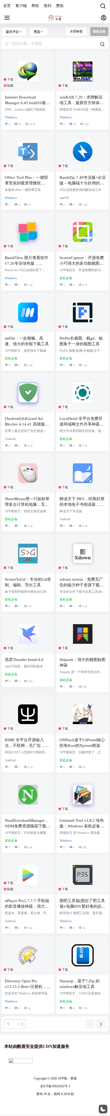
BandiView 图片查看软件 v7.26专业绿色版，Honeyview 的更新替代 (26, 263)
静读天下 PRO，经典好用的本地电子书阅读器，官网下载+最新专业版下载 (82, 504)
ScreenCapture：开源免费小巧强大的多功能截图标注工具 (82, 263)
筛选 (37, 32)
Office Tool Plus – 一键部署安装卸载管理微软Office (26, 183)
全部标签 (76, 31)
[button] (103, 1109)
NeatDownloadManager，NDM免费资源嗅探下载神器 (27, 826)
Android (10, 439)
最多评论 (12, 32)
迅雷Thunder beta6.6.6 (24, 659)
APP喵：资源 (67, 1078)
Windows (11, 117)
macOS (64, 198)
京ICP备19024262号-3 (55, 1086)
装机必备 (66, 278)
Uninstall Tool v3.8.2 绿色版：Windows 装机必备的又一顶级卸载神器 (82, 826)
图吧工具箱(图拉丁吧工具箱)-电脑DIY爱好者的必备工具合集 (82, 906)
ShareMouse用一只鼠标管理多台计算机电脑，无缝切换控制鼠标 (27, 504)
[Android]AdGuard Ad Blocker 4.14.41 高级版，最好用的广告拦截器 (27, 424)
